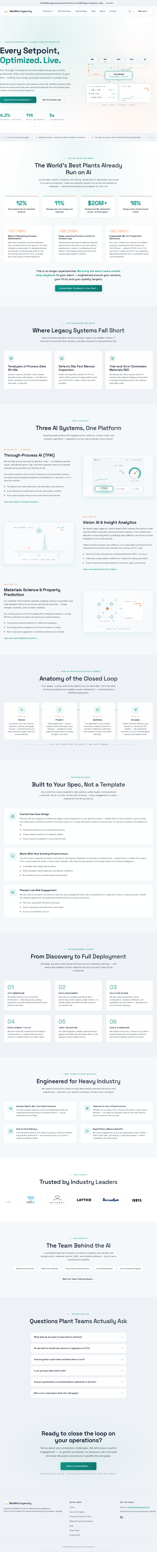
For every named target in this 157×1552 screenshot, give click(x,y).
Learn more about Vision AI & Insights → (101, 569)
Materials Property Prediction (81, 1521)
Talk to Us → (143, 11)
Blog (93, 11)
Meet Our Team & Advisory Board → (78, 1279)
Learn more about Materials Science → (21, 638)
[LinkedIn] (121, 1517)
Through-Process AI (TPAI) (80, 1516)
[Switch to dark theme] (129, 11)
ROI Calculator (64, 11)
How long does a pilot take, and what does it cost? (59, 1359)
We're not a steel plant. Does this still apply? (56, 1393)
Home (71, 1507)
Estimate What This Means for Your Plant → (78, 288)
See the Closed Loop (51, 100)
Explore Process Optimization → (18, 100)
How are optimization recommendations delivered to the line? (65, 1382)
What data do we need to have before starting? (58, 1337)
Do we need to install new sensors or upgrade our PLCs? (62, 1348)
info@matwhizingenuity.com (138, 1507)
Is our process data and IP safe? (50, 1370)
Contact (112, 11)
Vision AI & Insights (76, 1512)
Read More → (111, 3)
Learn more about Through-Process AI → (22, 502)
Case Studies (81, 11)
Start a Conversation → (78, 1466)
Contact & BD (74, 1535)
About (102, 11)
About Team (74, 1530)
